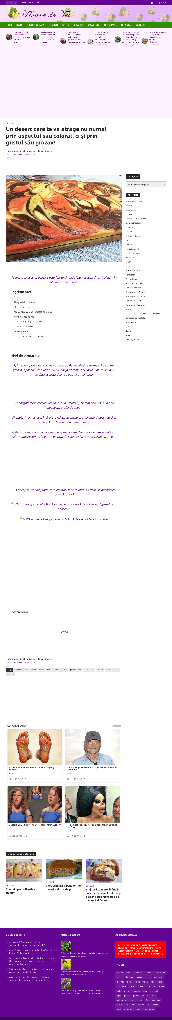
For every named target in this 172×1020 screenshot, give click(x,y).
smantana (156, 1000)
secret (139, 1000)
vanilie (155, 1004)
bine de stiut (138, 972)
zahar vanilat (149, 1009)
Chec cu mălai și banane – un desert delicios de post (64, 887)
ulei (127, 1004)
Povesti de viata (35, 25)
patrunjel (154, 991)
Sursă (64, 632)
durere (137, 982)
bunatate (130, 977)
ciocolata (158, 977)
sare (131, 1000)
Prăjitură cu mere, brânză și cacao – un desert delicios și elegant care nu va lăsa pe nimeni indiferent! (103, 895)
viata (108, 669)
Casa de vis (93, 25)
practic (127, 995)
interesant (151, 986)
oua (65, 669)
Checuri (10, 123)
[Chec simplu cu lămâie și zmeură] (24, 870)
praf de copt (75, 669)
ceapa (148, 977)
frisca (159, 982)
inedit (141, 986)
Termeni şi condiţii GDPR (29, 2)
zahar (115, 669)
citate (41, 669)
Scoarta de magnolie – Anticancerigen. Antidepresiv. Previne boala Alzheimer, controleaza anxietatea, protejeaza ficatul (130, 40)
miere (126, 991)
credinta (120, 982)
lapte (119, 991)
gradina (132, 986)
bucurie (120, 977)
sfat (146, 1000)
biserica (150, 972)
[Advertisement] (86, 82)
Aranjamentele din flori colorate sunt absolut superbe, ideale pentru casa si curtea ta (21, 37)
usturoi (141, 1004)
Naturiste (53, 25)
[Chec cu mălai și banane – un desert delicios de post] (64, 868)
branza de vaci (21, 669)
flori (152, 982)
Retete (65, 25)
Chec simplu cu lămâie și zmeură (21, 891)
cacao (33, 669)
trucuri (119, 1004)
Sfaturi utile (111, 25)
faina (49, 669)
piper (119, 995)
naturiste (136, 991)
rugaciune (151, 995)
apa (128, 972)
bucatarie (161, 972)
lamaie (57, 669)
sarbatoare (121, 1000)
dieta (129, 982)
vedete (100, 669)
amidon (120, 972)
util (148, 1004)
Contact (140, 25)
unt (92, 669)
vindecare (128, 1009)
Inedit (19, 25)
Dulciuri (78, 25)
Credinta (125, 25)
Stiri (10, 25)
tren (86, 669)
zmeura (10, 674)
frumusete (121, 986)
